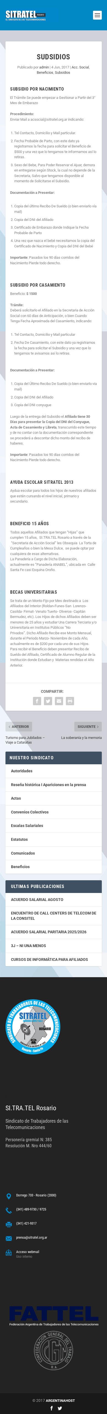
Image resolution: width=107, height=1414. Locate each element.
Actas (16, 798)
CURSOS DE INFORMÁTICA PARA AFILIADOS (49, 959)
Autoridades (21, 771)
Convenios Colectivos (30, 812)
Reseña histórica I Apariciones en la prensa (48, 785)
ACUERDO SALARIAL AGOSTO (37, 899)
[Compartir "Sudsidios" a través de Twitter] (48, 701)
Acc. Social (80, 67)
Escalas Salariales (27, 825)
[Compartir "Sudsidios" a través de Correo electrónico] (59, 701)
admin (44, 67)
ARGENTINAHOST (60, 1401)
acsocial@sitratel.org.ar (49, 119)
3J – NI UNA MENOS (28, 945)
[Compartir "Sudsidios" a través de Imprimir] (69, 701)
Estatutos (19, 839)
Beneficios (45, 72)
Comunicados (23, 853)
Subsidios (62, 72)
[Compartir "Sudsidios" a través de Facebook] (37, 701)
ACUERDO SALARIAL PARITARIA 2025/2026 (48, 932)
